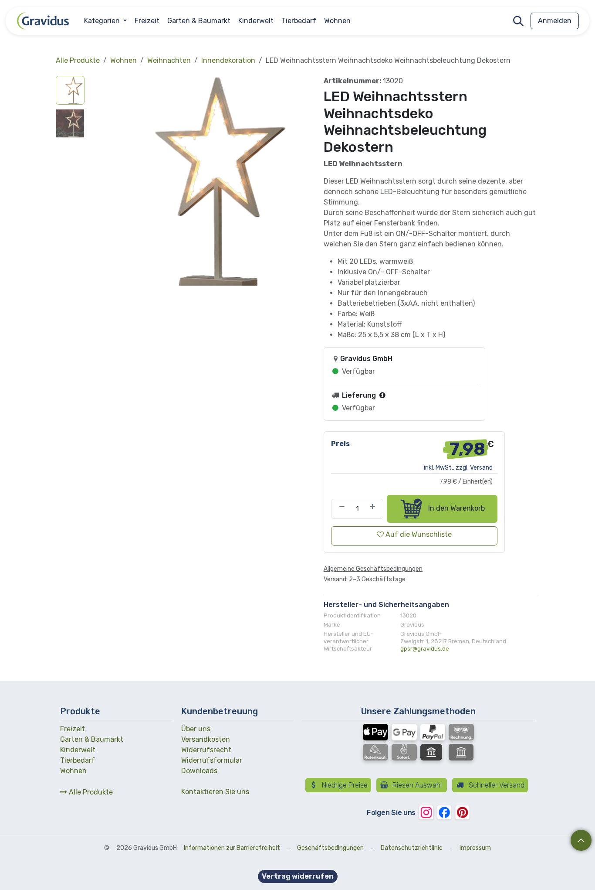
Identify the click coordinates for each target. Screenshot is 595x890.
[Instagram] (426, 812)
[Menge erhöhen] (374, 508)
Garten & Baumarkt (91, 739)
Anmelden (554, 21)
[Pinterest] (462, 812)
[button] (518, 20)
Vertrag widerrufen (297, 876)
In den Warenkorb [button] (455, 508)
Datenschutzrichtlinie (412, 848)
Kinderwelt (77, 750)
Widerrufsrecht (206, 750)
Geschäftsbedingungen (330, 848)
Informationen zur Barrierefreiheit (232, 848)
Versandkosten (205, 739)
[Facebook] (444, 812)
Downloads (199, 771)
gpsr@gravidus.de (424, 648)
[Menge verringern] (340, 508)
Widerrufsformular (211, 760)
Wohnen (123, 60)
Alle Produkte (90, 792)
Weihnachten (169, 60)
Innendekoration (228, 60)
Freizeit (72, 729)
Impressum (475, 848)
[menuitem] (105, 21)
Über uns (195, 729)
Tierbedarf (77, 760)
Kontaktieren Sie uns (215, 792)
